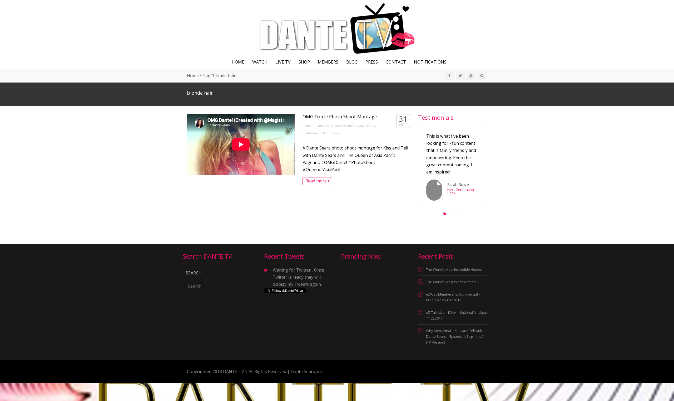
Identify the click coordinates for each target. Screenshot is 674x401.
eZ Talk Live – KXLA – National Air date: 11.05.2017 (456, 315)
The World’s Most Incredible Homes (454, 269)
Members (328, 62)
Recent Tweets (284, 256)
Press (371, 62)
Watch (259, 62)
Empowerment (345, 126)
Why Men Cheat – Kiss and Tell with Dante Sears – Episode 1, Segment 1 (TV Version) (454, 336)
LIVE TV (283, 62)
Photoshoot (311, 133)
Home (238, 62)
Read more (316, 181)
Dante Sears (323, 126)
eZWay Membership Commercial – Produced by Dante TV (453, 297)
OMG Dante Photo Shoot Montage (340, 116)
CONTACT (396, 62)
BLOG (352, 62)
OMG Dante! (366, 126)
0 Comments (332, 133)
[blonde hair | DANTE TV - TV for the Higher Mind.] (337, 27)
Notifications (430, 62)
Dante (307, 126)
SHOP (304, 62)
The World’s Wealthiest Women (451, 281)
